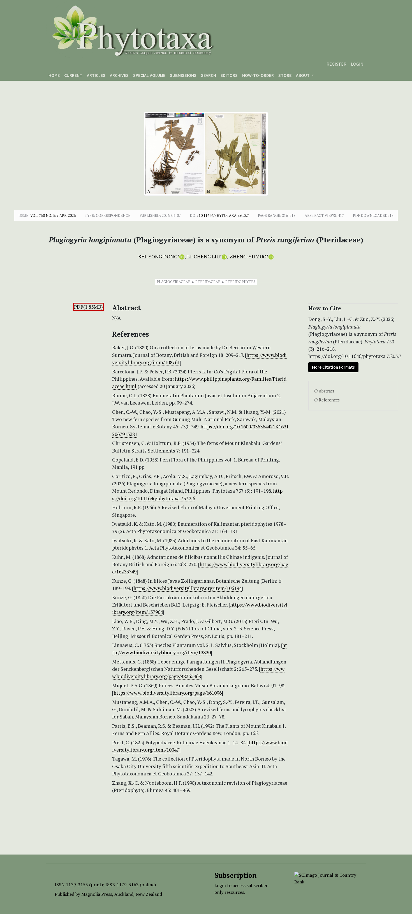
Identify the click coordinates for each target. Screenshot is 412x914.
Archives (119, 75)
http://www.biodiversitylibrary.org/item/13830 (199, 649)
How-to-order (258, 75)
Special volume (149, 75)
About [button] (303, 75)
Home (54, 75)
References (329, 400)
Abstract (326, 391)
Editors (229, 75)
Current (73, 75)
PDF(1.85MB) (88, 307)
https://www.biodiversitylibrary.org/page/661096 (168, 693)
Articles (96, 75)
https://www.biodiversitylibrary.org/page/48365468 (198, 672)
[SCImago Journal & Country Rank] (325, 878)
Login (357, 64)
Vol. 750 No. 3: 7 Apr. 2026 (53, 215)
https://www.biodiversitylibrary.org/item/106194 (187, 588)
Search (208, 75)
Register (336, 64)
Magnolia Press (96, 894)
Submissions (183, 75)
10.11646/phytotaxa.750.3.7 (224, 215)
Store (284, 75)
